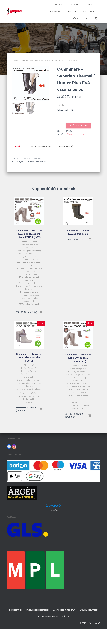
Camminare (91, 5)
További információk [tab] (41, 146)
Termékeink (74, 5)
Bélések (31, 61)
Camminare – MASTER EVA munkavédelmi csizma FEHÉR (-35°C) (29, 234)
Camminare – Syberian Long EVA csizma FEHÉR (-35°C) (78, 357)
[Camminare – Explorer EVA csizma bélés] (78, 211)
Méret (62, 105)
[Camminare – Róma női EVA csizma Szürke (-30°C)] (29, 335)
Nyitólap (58, 5)
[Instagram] (14, 446)
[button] (79, 5)
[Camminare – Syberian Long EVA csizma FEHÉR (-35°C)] (78, 335)
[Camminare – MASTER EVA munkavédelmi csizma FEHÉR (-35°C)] (29, 211)
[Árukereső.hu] (53, 506)
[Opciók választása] (41, 312)
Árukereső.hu (53, 510)
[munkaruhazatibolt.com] (15, 11)
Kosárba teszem (77, 125)
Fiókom (75, 18)
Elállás (65, 616)
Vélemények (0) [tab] (66, 146)
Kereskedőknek (89, 12)
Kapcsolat (72, 12)
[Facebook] (9, 446)
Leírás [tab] (18, 146)
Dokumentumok (15, 610)
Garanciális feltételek (48, 616)
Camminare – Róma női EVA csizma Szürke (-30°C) (29, 357)
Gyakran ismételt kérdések (37, 610)
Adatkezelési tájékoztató (64, 610)
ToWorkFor (55, 12)
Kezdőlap (15, 61)
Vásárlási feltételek (89, 610)
